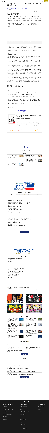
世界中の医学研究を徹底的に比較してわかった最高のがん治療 (28, 115)
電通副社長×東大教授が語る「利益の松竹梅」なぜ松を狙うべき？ (34, 348)
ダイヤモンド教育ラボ (23, 424)
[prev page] (19, 147)
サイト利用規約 (5, 411)
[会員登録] (46, 1)
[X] (20, 402)
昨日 (20, 194)
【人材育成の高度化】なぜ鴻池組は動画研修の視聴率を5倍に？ (15, 351)
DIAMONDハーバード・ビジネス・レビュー (26, 409)
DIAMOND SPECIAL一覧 (11, 383)
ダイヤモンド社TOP (41, 406)
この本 (18, 105)
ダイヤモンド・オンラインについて (8, 404)
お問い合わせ (5, 419)
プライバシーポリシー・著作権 (7, 414)
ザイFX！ (21, 416)
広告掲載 (4, 417)
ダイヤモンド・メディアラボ (24, 425)
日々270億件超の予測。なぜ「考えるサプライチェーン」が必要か (15, 348)
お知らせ (39, 411)
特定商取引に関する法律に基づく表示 (8, 412)
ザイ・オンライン (22, 414)
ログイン (42, 1)
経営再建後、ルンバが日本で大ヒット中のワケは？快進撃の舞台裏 (34, 344)
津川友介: (10, 6)
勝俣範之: (22, 6)
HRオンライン (22, 421)
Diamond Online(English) (23, 406)
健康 (7, 8)
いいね (38, 194)
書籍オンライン (22, 412)
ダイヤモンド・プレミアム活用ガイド (8, 409)
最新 (11, 194)
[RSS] (28, 402)
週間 (29, 194)
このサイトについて (6, 406)
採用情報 (39, 409)
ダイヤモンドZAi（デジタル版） (24, 411)
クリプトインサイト (23, 422)
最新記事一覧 (24, 377)
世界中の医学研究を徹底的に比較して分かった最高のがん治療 (18, 8)
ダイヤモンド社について (42, 404)
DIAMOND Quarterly (23, 419)
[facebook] (24, 402)
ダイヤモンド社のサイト (23, 404)
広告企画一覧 (28, 383)
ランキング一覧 (24, 232)
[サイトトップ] (3, 1)
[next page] (30, 147)
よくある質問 (5, 416)
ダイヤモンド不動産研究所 (24, 417)
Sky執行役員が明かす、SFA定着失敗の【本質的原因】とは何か (15, 344)
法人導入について (5, 421)
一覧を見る (24, 354)
